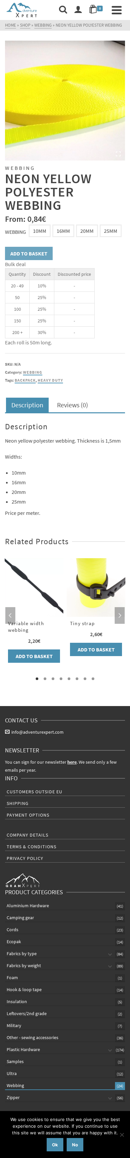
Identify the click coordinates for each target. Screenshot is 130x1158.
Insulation (17, 1001)
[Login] (78, 10)
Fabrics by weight (24, 965)
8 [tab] (93, 678)
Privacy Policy (25, 858)
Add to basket (28, 253)
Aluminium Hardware (28, 906)
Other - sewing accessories (32, 1037)
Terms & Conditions (31, 847)
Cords (12, 930)
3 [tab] (53, 678)
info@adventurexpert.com (37, 732)
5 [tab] (69, 678)
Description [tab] (27, 405)
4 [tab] (61, 678)
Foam (12, 977)
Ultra (12, 1073)
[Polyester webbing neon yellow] (65, 101)
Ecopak (14, 942)
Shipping (18, 803)
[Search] (63, 10)
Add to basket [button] (34, 656)
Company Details (27, 835)
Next (120, 615)
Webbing (15, 231)
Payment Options (28, 815)
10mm (39, 230)
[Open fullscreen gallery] (118, 154)
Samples (15, 1061)
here (72, 762)
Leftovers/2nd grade (27, 1013)
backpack (25, 380)
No (75, 1144)
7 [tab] (85, 678)
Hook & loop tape (24, 989)
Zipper (13, 1097)
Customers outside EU (34, 792)
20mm (87, 230)
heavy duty (50, 380)
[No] (121, 1134)
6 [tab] (77, 678)
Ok (55, 1144)
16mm (63, 230)
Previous (10, 615)
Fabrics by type (22, 954)
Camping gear (20, 918)
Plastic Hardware (23, 1049)
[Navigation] (116, 10)
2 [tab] (45, 678)
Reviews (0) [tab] (72, 405)
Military (14, 1025)
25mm (110, 230)
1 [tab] (37, 678)
